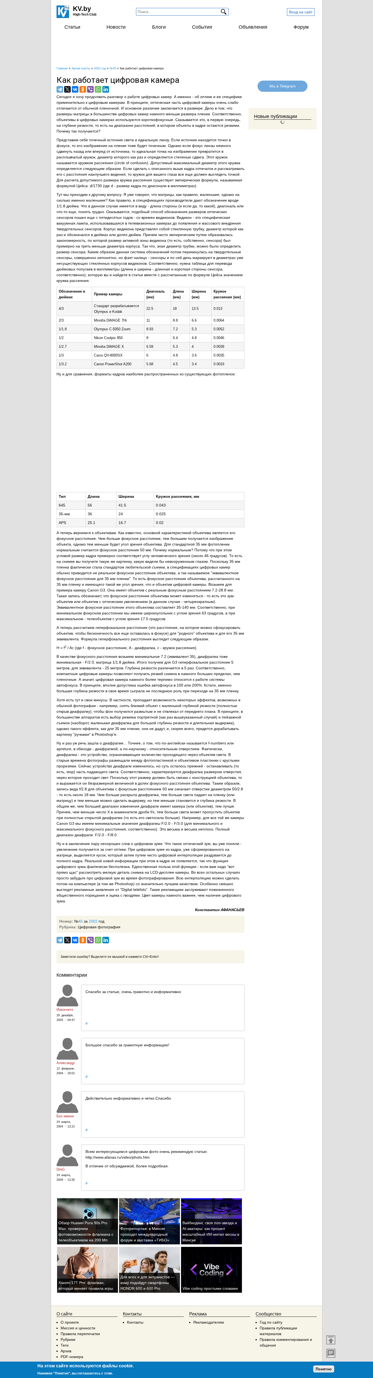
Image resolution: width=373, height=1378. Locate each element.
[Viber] (90, 89)
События (202, 27)
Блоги (159, 27)
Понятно (324, 1369)
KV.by (82, 8)
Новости (116, 27)
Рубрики (68, 1339)
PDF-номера (72, 1357)
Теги (65, 1345)
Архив (66, 1351)
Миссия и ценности (78, 1328)
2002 (93, 921)
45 (80, 921)
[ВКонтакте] (75, 89)
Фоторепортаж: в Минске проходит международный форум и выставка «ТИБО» (144, 1234)
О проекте (70, 1322)
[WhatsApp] (98, 89)
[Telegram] (60, 89)
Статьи (72, 27)
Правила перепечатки (80, 1334)
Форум (301, 27)
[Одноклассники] (82, 89)
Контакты (135, 1322)
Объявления (253, 27)
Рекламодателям (208, 1322)
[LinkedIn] (105, 89)
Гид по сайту (271, 1322)
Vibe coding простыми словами (210, 1288)
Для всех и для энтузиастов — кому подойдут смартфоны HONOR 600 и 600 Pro (147, 1283)
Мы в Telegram (283, 86)
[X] (67, 89)
